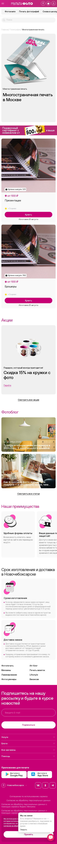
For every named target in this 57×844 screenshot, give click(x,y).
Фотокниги (10, 11)
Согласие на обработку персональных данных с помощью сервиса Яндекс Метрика (24, 805)
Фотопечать (7, 665)
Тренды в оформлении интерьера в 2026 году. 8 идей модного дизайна (27, 446)
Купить (28, 214)
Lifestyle (34, 675)
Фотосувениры (8, 679)
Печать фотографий (29, 11)
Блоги (4, 743)
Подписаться (28, 725)
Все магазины (8, 750)
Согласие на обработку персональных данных (28, 800)
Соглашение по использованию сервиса (28, 796)
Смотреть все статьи (28, 494)
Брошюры (10, 286)
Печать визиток (37, 670)
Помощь (5, 756)
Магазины (6, 670)
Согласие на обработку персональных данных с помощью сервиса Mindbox (24, 811)
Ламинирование (9, 675)
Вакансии (34, 679)
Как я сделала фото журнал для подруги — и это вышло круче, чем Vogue (26, 483)
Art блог (33, 665)
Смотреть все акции (28, 400)
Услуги (4, 737)
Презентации (13, 200)
